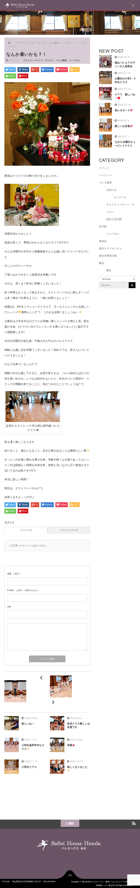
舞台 (101, 263)
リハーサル (74, 60)
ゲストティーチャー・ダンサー (38, 60)
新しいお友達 (122, 126)
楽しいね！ (28, 723)
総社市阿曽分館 (108, 255)
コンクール (120, 197)
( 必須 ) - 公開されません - (23, 590)
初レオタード (122, 110)
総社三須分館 (114, 219)
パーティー (105, 175)
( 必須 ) (13, 573)
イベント (104, 167)
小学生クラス (29, 766)
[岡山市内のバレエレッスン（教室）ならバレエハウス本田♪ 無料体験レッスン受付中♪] (19, 5)
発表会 (103, 241)
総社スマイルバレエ (110, 248)
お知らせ (111, 189)
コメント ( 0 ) (26, 530)
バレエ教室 (61, 60)
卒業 (69, 745)
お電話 (70, 823)
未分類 (103, 226)
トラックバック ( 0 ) (69, 530)
